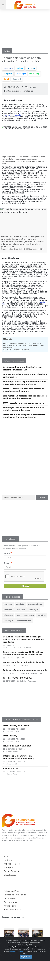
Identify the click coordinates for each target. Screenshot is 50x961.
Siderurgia (33, 610)
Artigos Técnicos (12, 864)
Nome (8, 553)
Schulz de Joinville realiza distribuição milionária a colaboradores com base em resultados (23, 639)
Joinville (27, 647)
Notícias (8, 860)
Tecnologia (30, 87)
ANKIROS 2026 (10, 768)
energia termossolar (12, 115)
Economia (7, 604)
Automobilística (35, 604)
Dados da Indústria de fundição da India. (23, 662)
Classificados (10, 875)
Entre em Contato (12, 909)
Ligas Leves (29, 615)
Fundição (20, 604)
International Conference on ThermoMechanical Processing (18, 757)
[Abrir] (10, 933)
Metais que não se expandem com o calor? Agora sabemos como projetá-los (24, 382)
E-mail (8, 563)
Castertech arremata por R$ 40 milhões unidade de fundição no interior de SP (23, 653)
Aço (18, 615)
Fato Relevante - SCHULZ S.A (17, 678)
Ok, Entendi (25, 957)
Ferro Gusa (20, 610)
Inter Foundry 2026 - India (16, 726)
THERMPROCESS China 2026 (17, 746)
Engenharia (24, 673)
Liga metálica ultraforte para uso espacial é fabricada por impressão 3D (25, 397)
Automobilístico (24, 621)
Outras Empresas (12, 871)
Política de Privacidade (15, 895)
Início (6, 856)
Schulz (8, 647)
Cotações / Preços (12, 891)
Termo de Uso (10, 898)
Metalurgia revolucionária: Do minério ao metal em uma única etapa (23, 408)
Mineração (8, 615)
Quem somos (10, 902)
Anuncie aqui (10, 906)
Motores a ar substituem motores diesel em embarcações (25, 375)
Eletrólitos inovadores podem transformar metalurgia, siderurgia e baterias (24, 416)
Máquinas (7, 610)
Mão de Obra (36, 673)
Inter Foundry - (10, 736)
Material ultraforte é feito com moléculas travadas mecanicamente (23, 390)
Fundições (9, 867)
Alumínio (42, 615)
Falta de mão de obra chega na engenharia (25, 670)
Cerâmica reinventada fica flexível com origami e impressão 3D (22, 368)
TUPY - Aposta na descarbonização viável (23, 403)
